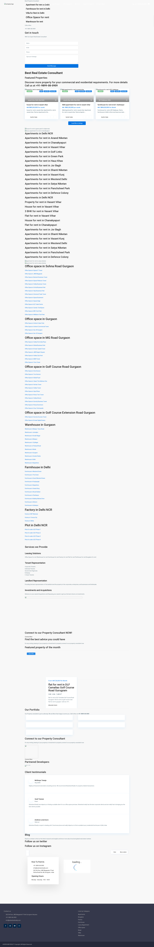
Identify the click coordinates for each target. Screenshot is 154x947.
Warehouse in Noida (30, 449)
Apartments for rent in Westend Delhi (46, 179)
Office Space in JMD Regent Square (35, 352)
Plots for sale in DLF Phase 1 (33, 529)
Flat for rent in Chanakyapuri (41, 224)
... (48, 112)
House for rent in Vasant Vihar (42, 206)
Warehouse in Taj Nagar (31, 442)
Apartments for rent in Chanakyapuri (45, 142)
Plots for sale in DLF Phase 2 (33, 533)
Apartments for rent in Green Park (44, 156)
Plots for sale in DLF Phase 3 (33, 536)
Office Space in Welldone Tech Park (35, 314)
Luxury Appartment (87, 725)
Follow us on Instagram (38, 846)
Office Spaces (67, 4)
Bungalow (81, 917)
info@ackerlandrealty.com (40, 868)
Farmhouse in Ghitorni (31, 502)
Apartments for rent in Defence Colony (47, 192)
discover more (52, 705)
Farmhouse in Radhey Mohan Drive (34, 498)
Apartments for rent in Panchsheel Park (47, 188)
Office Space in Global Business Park (35, 345)
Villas (79, 932)
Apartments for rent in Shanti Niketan (46, 170)
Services (77, 4)
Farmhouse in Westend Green (33, 471)
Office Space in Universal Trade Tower (35, 294)
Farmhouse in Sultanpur (31, 505)
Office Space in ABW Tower (32, 359)
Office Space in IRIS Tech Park (33, 311)
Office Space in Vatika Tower (33, 388)
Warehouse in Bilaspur (31, 439)
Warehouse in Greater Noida (33, 456)
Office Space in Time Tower (32, 362)
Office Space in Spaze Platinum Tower (35, 280)
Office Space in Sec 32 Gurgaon (33, 333)
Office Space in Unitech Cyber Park (34, 323)
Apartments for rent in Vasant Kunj (44, 174)
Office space (84, 718)
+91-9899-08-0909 (38, 865)
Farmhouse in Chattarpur (32, 495)
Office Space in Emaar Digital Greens (35, 420)
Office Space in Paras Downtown (34, 405)
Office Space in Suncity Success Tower (36, 417)
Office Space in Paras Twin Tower (34, 394)
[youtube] (14, 926)
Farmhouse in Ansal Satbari (32, 492)
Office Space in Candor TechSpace (34, 307)
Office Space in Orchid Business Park (35, 287)
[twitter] (10, 926)
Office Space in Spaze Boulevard (34, 297)
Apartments (45, 4)
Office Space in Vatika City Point (34, 355)
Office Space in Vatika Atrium (33, 398)
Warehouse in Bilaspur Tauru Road (34, 429)
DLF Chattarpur (103, 100)
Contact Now (100, 4)
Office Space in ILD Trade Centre (34, 304)
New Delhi (41, 100)
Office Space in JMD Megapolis (33, 274)
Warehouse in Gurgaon (31, 452)
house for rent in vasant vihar (37, 105)
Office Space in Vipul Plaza (32, 391)
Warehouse (32, 732)
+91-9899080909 (140, 4)
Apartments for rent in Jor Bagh (43, 165)
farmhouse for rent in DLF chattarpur (111, 105)
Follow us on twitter (36, 841)
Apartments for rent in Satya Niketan (45, 183)
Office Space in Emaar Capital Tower (35, 348)
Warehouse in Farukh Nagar (32, 435)
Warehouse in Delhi (30, 459)
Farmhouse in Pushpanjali (32, 481)
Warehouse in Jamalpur (31, 432)
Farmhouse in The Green (32, 475)
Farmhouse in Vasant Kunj (32, 488)
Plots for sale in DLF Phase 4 (33, 539)
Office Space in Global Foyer (32, 377)
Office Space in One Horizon (32, 371)
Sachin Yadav (33, 117)
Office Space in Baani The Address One (36, 381)
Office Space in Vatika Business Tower (35, 284)
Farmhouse (32, 725)
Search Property (88, 4)
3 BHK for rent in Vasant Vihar (42, 211)
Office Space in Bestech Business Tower (36, 277)
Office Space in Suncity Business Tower (36, 401)
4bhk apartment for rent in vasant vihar (76, 105)
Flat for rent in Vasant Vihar (40, 215)
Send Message (51, 66)
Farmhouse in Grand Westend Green (35, 478)
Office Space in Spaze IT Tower (33, 270)
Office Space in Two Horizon (33, 374)
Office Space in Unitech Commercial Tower (37, 326)
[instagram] (19, 926)
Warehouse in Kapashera (32, 463)
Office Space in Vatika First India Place (35, 342)
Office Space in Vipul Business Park (34, 291)
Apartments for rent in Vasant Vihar (45, 147)
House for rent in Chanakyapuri (42, 220)
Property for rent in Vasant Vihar (43, 202)
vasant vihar (31, 100)
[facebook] (5, 926)
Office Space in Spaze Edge (32, 301)
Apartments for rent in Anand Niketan (46, 138)
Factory (80, 919)
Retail (79, 930)
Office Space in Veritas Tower (33, 384)
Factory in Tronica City (31, 517)
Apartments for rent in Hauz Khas (44, 160)
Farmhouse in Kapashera (32, 485)
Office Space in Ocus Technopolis (34, 408)
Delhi (36, 100)
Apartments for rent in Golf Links (43, 151)
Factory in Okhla (29, 521)
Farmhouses (56, 4)
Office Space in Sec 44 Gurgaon (33, 330)
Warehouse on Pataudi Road (33, 446)
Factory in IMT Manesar (31, 514)
